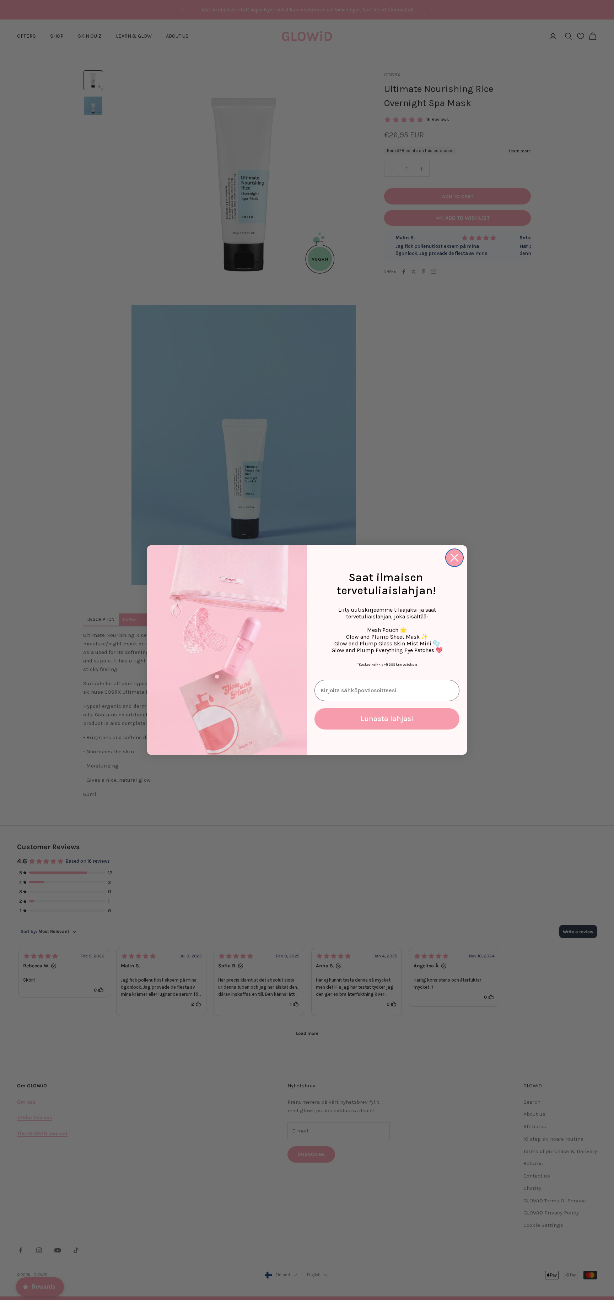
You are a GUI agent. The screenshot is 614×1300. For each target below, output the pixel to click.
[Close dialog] (454, 558)
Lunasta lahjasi (387, 719)
